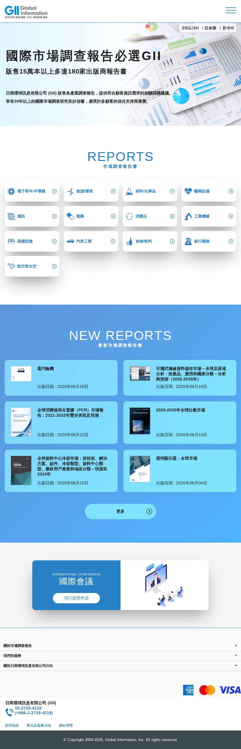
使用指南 (12, 725)
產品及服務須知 (38, 725)
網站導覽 (66, 725)
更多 (120, 511)
